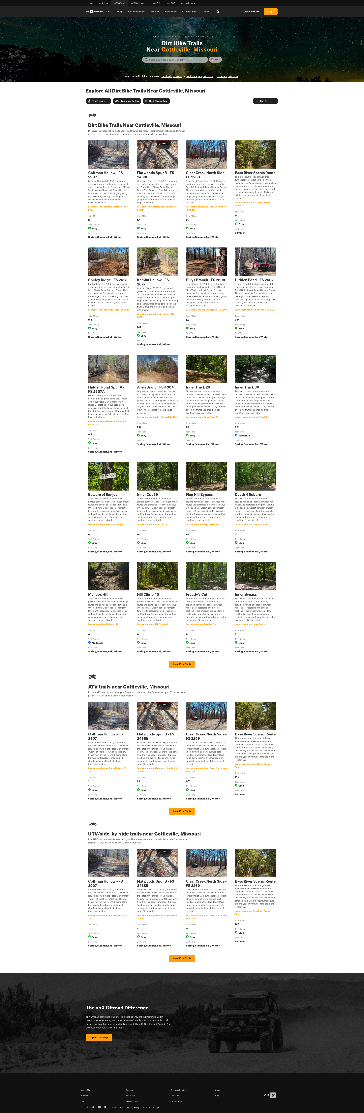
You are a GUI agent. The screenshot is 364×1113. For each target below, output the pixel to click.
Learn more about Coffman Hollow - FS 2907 (108, 190)
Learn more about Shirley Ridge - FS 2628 (108, 297)
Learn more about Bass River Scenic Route (255, 190)
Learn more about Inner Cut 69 (157, 508)
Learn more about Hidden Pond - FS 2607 (255, 297)
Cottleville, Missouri (172, 76)
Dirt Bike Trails (157, 36)
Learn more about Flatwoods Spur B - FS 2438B (157, 190)
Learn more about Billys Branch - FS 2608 (206, 297)
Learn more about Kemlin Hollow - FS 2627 (157, 297)
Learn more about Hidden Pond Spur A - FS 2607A (108, 404)
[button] (98, 101)
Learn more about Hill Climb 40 (157, 608)
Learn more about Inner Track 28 (206, 404)
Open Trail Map (99, 1037)
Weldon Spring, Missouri (200, 76)
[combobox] (177, 59)
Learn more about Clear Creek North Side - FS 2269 (206, 190)
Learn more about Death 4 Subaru (255, 508)
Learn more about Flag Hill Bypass (206, 508)
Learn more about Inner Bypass (255, 608)
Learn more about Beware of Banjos (108, 508)
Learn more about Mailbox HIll (108, 608)
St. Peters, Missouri (227, 76)
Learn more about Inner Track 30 (255, 404)
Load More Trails (182, 664)
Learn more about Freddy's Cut (206, 608)
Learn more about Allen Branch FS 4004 (157, 404)
